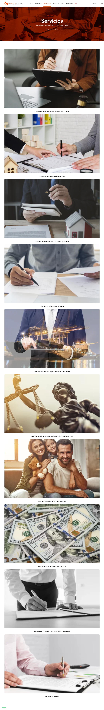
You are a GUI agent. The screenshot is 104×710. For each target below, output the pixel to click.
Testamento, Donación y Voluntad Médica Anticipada (52, 631)
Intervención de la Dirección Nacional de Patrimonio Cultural (52, 436)
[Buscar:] (97, 3)
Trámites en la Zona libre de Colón (52, 306)
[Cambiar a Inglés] (76, 3)
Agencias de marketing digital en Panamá (72, 709)
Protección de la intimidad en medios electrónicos (52, 111)
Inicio (47, 29)
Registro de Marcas (52, 696)
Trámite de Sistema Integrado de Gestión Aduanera (52, 371)
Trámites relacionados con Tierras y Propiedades (52, 241)
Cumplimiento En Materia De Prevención (52, 566)
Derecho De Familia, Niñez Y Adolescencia (52, 501)
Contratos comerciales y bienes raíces (52, 176)
